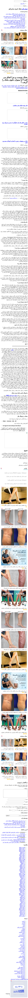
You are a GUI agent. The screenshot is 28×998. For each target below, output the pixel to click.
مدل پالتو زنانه (22, 967)
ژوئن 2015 (22, 901)
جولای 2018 (22, 891)
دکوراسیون (22, 938)
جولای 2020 (22, 861)
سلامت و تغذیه (20, 86)
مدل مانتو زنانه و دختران (19, 973)
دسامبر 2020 (22, 857)
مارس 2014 (22, 912)
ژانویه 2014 (22, 914)
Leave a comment (20, 88)
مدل (24, 966)
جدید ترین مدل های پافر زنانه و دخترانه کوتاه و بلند (14, 16)
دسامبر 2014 (22, 908)
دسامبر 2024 (22, 848)
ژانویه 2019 (22, 883)
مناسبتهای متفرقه (21, 976)
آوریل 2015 (22, 903)
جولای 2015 (22, 899)
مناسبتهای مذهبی (21, 977)
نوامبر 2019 (22, 871)
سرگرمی (23, 946)
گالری (23, 958)
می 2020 (23, 863)
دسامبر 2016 (22, 894)
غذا (24, 954)
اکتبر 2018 (22, 887)
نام (26, 799)
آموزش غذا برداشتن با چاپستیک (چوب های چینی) (14, 27)
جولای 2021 (22, 856)
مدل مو (23, 974)
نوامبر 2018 (22, 886)
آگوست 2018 (22, 889)
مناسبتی (23, 978)
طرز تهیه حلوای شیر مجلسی (19, 15)
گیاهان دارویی (22, 961)
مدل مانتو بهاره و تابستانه (19, 971)
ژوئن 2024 (22, 852)
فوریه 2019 (22, 882)
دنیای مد (23, 939)
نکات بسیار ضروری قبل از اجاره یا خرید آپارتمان (14, 20)
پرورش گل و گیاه (21, 927)
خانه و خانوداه (14, 85)
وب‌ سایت (25, 804)
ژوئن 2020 (22, 862)
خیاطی (23, 933)
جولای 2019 (22, 876)
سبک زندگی (22, 944)
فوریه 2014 (22, 913)
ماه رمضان (22, 963)
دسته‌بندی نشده (7, 85)
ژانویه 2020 (22, 868)
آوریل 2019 (22, 879)
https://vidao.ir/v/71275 (19, 839)
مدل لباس (22, 969)
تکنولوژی (23, 930)
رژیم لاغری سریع (13, 198)
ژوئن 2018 (22, 892)
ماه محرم (23, 964)
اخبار (19, 85)
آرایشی (23, 921)
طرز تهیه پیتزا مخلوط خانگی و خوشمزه (16, 22)
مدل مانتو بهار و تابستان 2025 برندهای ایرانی (15, 14)
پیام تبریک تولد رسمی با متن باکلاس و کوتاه (15, 21)
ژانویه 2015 (22, 907)
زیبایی (23, 943)
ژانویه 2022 (22, 853)
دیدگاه (25, 788)
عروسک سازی (22, 951)
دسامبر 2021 (22, 855)
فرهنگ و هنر (22, 956)
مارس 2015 (22, 904)
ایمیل (25, 801)
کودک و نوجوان (10, 86)
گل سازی (23, 959)
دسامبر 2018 (22, 884)
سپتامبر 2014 (22, 909)
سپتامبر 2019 (22, 873)
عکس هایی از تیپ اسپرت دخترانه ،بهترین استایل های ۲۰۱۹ (13, 840)
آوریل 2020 (22, 865)
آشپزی (23, 922)
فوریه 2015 (22, 906)
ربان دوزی (22, 941)
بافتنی (23, 926)
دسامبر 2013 (22, 916)
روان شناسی (22, 942)
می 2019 (23, 878)
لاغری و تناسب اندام (20, 962)
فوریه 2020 (22, 867)
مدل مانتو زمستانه (21, 972)
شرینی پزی (22, 949)
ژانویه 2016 (22, 897)
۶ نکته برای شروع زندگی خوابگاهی (17, 26)
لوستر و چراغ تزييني (20, 834)
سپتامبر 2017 (22, 893)
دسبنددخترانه (22, 935)
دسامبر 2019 (22, 870)
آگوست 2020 (22, 860)
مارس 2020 (22, 866)
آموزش (23, 923)
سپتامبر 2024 (22, 850)
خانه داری (23, 931)
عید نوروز (23, 953)
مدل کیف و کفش (21, 968)
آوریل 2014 (22, 911)
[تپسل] (1, 487)
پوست (23, 928)
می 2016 (23, 896)
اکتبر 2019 (22, 872)
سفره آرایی (22, 947)
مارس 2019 (22, 881)
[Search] (26, 1)
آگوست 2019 (22, 875)
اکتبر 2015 (22, 898)
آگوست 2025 (22, 847)
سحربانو (24, 9)
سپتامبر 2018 (22, 888)
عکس (15, 86)
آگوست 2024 (22, 851)
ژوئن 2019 (22, 877)
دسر (24, 937)
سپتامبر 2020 (22, 858)
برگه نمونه (22, 3)
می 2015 (23, 902)
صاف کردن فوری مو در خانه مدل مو (11, 842)
